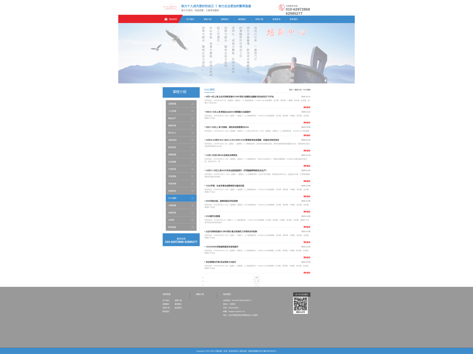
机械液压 (172, 191)
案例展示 (242, 19)
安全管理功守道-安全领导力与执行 (221, 262)
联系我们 (294, 19)
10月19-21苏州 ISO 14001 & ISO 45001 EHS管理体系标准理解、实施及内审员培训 (242, 140)
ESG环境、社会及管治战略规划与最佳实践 (225, 186)
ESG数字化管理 (213, 216)
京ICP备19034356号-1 (268, 351)
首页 (291, 90)
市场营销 (172, 176)
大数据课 (172, 205)
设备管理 (172, 104)
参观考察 (172, 183)
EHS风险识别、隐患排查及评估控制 (222, 201)
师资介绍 (259, 19)
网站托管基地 (253, 351)
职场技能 (172, 227)
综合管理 (172, 162)
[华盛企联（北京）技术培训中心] (170, 11)
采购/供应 (172, 140)
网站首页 (173, 19)
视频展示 (225, 19)
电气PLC (172, 133)
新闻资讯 (276, 19)
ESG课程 (172, 198)
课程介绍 (207, 19)
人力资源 (172, 111)
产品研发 (172, 169)
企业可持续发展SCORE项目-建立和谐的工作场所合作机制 (231, 231)
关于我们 (190, 19)
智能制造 (172, 125)
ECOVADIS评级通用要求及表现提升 (222, 247)
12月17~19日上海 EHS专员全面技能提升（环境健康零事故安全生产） (237, 170)
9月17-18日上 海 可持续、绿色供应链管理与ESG (227, 127)
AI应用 (171, 220)
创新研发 (172, 213)
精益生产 (172, 118)
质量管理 (172, 154)
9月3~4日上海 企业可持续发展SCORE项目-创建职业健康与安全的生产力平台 (240, 97)
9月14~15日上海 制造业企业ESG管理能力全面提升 (228, 112)
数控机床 (172, 147)
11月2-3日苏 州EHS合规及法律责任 (221, 155)
